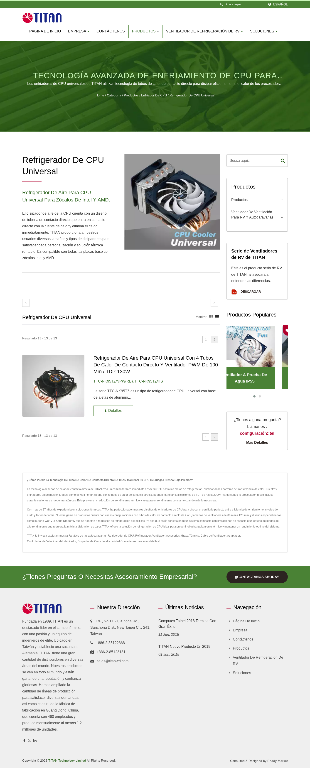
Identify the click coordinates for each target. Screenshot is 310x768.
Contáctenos (110, 31)
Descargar (250, 291)
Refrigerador (143, 535)
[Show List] (217, 317)
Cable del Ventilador (213, 535)
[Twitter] (29, 740)
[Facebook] (24, 740)
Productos (144, 31)
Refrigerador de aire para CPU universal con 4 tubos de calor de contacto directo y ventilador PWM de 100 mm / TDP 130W (155, 364)
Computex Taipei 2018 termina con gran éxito (187, 623)
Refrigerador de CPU (121, 535)
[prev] (26, 303)
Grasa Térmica (190, 535)
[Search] (283, 161)
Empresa (77, 31)
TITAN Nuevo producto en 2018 (184, 646)
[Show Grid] (211, 317)
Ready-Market (277, 761)
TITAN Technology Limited (67, 760)
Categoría (114, 95)
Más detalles (257, 442)
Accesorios (173, 535)
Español (280, 4)
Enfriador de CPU (154, 95)
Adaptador (233, 535)
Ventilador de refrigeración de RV (203, 31)
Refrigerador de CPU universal (192, 95)
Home (100, 95)
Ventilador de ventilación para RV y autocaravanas (252, 214)
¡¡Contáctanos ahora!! (257, 577)
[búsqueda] (221, 4)
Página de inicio (45, 31)
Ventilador (158, 535)
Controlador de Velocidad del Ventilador (51, 541)
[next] (214, 303)
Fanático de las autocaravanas (87, 535)
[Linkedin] (35, 740)
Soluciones (262, 31)
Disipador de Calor (89, 541)
